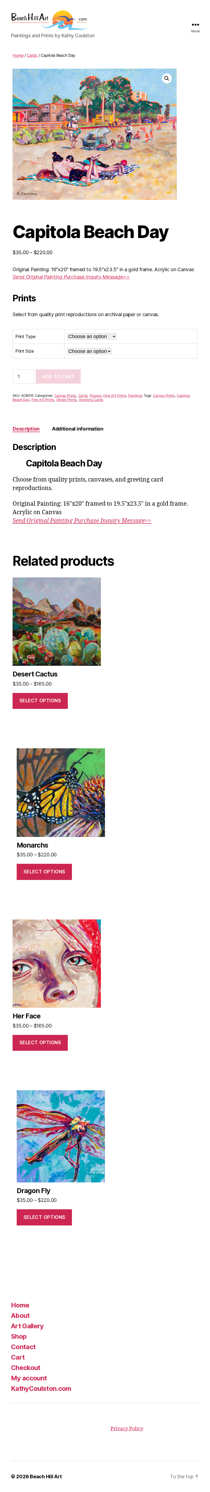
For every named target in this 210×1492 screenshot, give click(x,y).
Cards (32, 55)
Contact (23, 1347)
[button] (167, 78)
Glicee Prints (66, 400)
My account (29, 1378)
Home (18, 55)
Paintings (135, 395)
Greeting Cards (91, 400)
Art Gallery (27, 1326)
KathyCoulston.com (41, 1388)
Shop (19, 1336)
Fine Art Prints (114, 395)
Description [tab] (26, 429)
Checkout (25, 1368)
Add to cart (58, 376)
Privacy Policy (126, 1429)
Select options (40, 700)
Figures (95, 395)
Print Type (25, 336)
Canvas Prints (65, 395)
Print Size (24, 351)
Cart (18, 1357)
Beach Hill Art (46, 1476)
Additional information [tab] (77, 429)
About (20, 1316)
